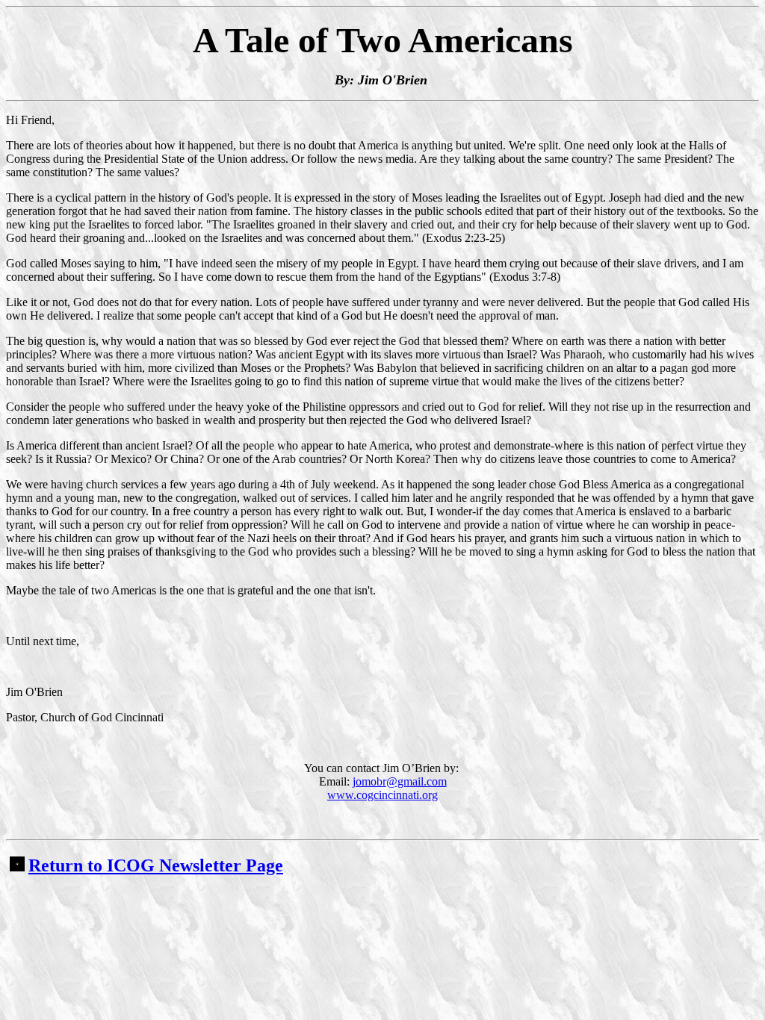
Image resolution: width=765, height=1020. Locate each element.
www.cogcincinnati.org (382, 795)
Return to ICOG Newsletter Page (155, 865)
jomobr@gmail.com (400, 781)
